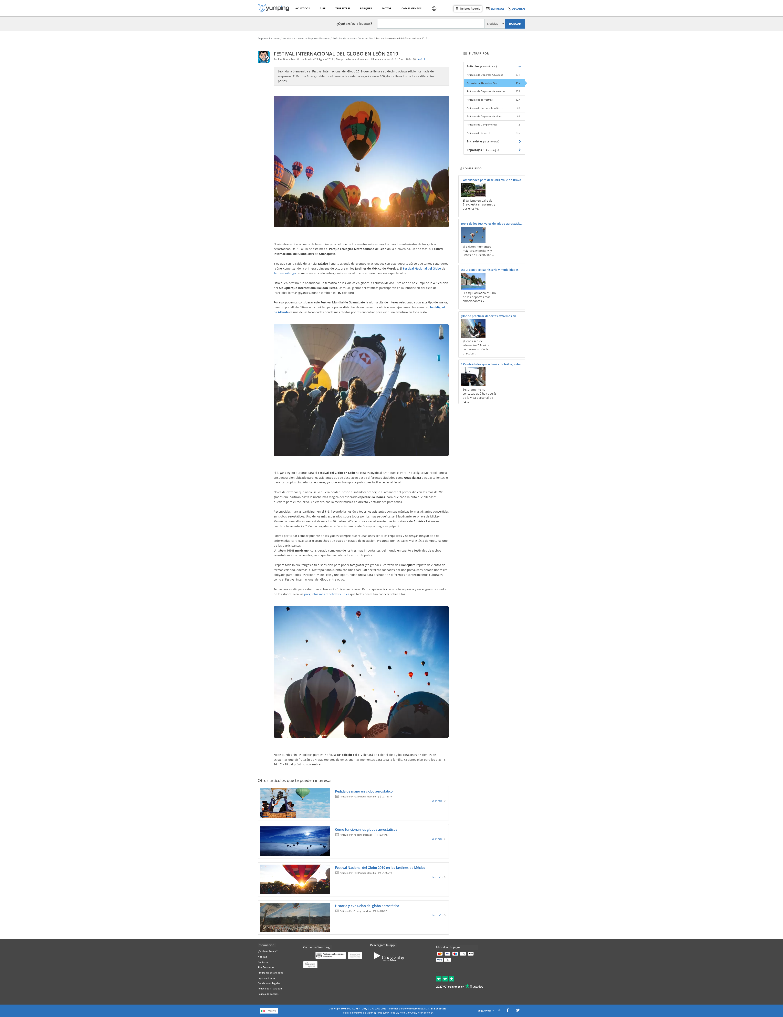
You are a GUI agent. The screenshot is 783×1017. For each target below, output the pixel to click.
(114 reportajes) (491, 150)
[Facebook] (507, 1011)
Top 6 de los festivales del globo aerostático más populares (491, 224)
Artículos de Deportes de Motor (493, 116)
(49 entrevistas (490, 141)
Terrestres (342, 8)
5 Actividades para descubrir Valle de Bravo (491, 180)
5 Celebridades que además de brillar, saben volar (491, 364)
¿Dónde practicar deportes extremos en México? (488, 316)
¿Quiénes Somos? (268, 951)
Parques (365, 8)
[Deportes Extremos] (273, 8)
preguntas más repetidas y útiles (326, 594)
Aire (322, 8)
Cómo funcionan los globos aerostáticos (366, 829)
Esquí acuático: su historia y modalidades (490, 270)
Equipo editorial (266, 978)
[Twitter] (518, 1011)
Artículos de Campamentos (493, 124)
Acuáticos (302, 8)
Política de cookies (268, 994)
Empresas (497, 8)
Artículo (421, 59)
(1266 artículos (488, 66)
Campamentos (410, 8)
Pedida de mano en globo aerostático (364, 791)
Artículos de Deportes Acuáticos (493, 75)
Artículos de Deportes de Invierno (493, 91)
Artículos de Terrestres (493, 99)
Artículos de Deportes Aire (493, 83)
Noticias (262, 956)
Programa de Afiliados (270, 972)
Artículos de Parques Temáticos (493, 108)
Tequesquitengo (285, 273)
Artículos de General (493, 133)
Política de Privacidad (270, 988)
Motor (386, 8)
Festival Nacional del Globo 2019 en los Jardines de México (380, 867)
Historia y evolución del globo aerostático (367, 906)
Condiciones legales (269, 983)
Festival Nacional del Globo (422, 268)
